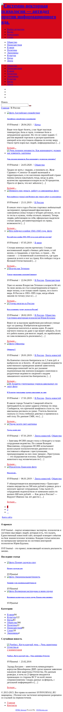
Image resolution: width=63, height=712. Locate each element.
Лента (10, 60)
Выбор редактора (15, 29)
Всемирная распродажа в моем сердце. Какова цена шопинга (30, 597)
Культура (11, 55)
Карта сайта (7, 517)
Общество (12, 42)
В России (39, 202)
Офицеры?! (11, 349)
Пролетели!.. (11, 473)
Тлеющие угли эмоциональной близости (21, 583)
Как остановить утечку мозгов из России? (22, 309)
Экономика (12, 53)
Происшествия (14, 45)
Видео (10, 32)
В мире (10, 47)
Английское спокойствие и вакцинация (21, 119)
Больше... (11, 148)
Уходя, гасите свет (14, 430)
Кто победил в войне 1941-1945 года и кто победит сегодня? (29, 237)
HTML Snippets (21, 710)
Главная (5, 108)
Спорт (10, 37)
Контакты (12, 705)
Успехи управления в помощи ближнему (22, 274)
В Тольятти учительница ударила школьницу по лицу (27, 392)
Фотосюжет (13, 34)
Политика (12, 50)
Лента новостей (53, 355)
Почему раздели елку (15, 568)
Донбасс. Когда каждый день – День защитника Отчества (28, 656)
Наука (10, 58)
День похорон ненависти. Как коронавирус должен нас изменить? (31, 159)
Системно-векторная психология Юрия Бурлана (31, 318)
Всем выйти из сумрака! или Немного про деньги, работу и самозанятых (34, 196)
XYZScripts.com (42, 710)
